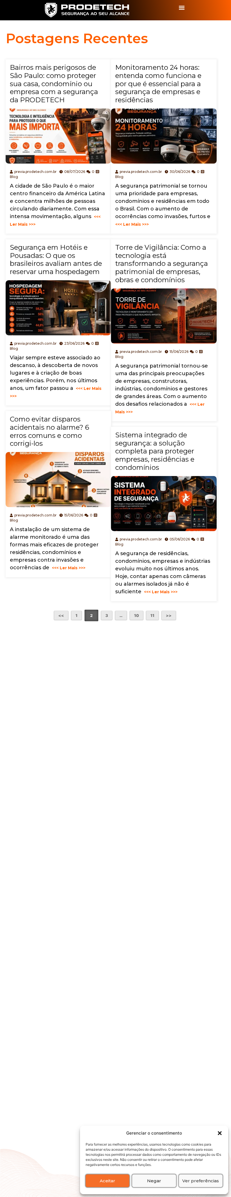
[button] (220, 1133)
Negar (154, 1180)
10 (136, 615)
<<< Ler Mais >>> (68, 567)
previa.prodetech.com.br (35, 172)
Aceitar (107, 1180)
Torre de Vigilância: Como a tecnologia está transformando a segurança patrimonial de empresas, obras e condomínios (161, 263)
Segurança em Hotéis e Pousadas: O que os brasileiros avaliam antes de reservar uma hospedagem (56, 259)
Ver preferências (200, 1180)
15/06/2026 (179, 351)
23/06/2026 (74, 343)
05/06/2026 (180, 539)
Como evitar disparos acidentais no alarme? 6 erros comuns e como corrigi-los (49, 431)
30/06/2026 (180, 172)
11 (152, 615)
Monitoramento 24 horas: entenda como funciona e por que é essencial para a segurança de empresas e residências (158, 83)
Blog (14, 177)
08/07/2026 (74, 172)
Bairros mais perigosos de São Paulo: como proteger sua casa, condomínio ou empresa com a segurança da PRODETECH (54, 83)
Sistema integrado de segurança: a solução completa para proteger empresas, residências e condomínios (154, 451)
